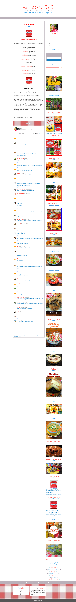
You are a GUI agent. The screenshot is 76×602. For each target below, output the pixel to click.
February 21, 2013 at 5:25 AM (26, 219)
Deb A (17, 177)
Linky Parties (33, 17)
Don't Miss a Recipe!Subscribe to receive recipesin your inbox (54, 55)
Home (17, 17)
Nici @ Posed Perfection (20, 158)
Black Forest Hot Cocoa (25, 51)
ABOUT (20, 17)
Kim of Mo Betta (19, 223)
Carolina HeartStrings (20, 219)
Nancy (17, 246)
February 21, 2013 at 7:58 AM (23, 237)
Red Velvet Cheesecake (25, 70)
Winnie (18, 232)
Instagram (23, 593)
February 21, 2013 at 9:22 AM (22, 246)
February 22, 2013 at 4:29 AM (24, 302)
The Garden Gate (52, 17)
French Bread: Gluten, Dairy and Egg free (26, 59)
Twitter (24, 592)
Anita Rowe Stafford (19, 142)
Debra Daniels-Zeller (19, 278)
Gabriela (18, 250)
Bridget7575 (18, 283)
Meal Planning (26, 17)
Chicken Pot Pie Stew (26, 58)
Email (23, 590)
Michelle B (18, 173)
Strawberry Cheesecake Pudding (25, 63)
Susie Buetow (19, 242)
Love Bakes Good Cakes (20, 137)
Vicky (17, 265)
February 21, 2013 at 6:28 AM (22, 232)
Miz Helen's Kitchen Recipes (42, 17)
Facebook (23, 591)
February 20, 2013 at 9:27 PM (23, 173)
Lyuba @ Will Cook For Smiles (21, 189)
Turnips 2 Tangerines (20, 164)
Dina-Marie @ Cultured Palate (21, 202)
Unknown (18, 169)
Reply (17, 150)
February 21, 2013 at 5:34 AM (24, 223)
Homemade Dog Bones (26, 73)
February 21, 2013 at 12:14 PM (26, 278)
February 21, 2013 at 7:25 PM (23, 283)
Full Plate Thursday (28, 123)
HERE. (34, 594)
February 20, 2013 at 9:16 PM (26, 164)
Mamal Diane (18, 302)
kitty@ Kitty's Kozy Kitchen (20, 193)
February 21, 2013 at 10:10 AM (23, 258)
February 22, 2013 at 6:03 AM (23, 307)
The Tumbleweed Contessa (20, 297)
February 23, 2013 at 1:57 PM (22, 320)
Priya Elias (18, 311)
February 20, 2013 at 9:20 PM (23, 169)
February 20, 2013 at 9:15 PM (27, 158)
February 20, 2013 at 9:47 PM (28, 189)
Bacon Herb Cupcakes (27, 69)
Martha (18, 320)
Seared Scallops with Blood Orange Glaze (26, 66)
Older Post (22, 133)
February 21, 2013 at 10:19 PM (28, 297)
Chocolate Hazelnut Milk (25, 55)
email (44, 592)
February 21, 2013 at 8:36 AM (24, 242)
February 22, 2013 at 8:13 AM (23, 311)
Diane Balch (18, 237)
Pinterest (23, 594)
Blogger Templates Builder (39, 600)
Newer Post (35, 133)
